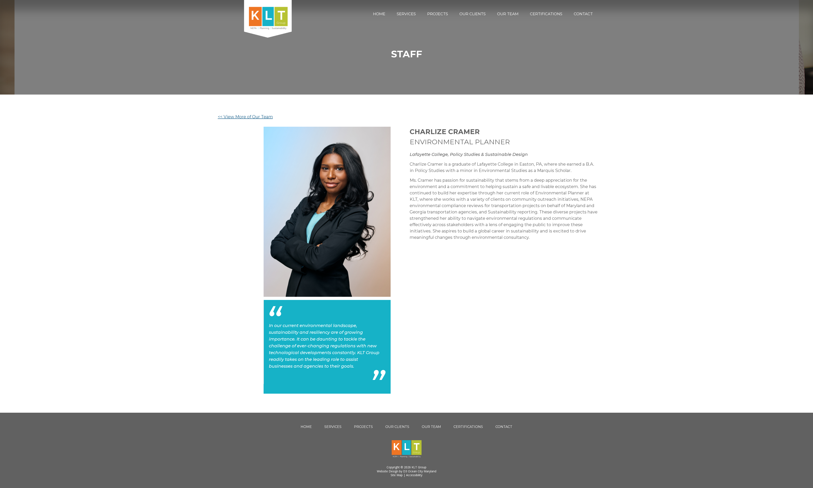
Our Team (507, 14)
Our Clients (472, 14)
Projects (437, 14)
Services (406, 14)
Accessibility (414, 475)
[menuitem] (379, 14)
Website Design (387, 471)
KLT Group (419, 467)
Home (379, 14)
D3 (405, 471)
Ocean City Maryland (422, 471)
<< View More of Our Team (245, 116)
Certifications (546, 14)
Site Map (397, 475)
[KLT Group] (268, 19)
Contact (583, 14)
